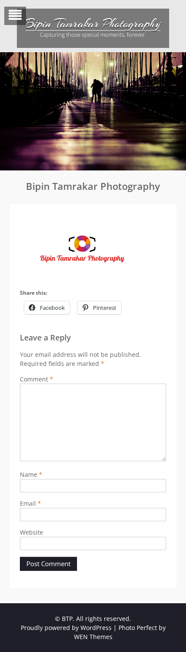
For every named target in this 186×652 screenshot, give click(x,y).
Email (30, 503)
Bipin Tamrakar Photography (93, 24)
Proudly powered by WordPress (66, 628)
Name (31, 474)
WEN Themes (93, 637)
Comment (36, 379)
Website (31, 532)
